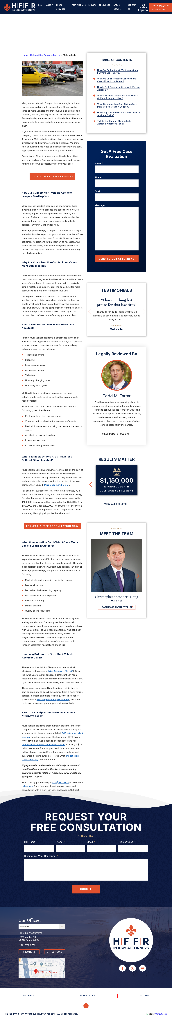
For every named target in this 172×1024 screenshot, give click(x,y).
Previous (98, 311)
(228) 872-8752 (161, 9)
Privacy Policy (87, 996)
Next (149, 311)
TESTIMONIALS (78, 5)
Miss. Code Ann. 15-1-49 (60, 671)
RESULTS (92, 5)
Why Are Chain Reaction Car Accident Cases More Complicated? (116, 80)
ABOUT (49, 5)
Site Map (144, 996)
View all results (115, 504)
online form (27, 786)
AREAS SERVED (117, 7)
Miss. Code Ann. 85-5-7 (56, 485)
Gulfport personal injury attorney (53, 699)
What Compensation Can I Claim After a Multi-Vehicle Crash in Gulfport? (117, 105)
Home (41, 5)
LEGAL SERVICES (60, 7)
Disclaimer (28, 996)
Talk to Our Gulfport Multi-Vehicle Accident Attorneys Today (114, 122)
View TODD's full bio (115, 433)
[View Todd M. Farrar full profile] (116, 375)
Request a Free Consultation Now (52, 526)
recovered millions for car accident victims (43, 744)
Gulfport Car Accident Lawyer (45, 55)
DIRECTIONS (28, 951)
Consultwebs (161, 1014)
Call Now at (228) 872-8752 (52, 176)
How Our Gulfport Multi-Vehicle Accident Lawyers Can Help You (117, 71)
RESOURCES (104, 5)
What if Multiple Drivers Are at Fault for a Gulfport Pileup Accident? (117, 97)
